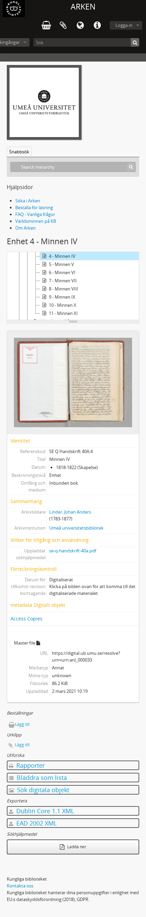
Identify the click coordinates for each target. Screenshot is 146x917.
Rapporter (30, 765)
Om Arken (25, 228)
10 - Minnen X (62, 305)
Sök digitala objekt (42, 790)
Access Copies (26, 618)
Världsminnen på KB (35, 221)
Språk (80, 25)
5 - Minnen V (61, 264)
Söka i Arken (27, 201)
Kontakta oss (20, 886)
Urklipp (63, 25)
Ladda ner (76, 847)
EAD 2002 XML (36, 823)
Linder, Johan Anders (70, 512)
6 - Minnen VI (62, 272)
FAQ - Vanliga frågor (35, 214)
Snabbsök (19, 152)
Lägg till (22, 724)
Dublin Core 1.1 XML (44, 811)
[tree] (73, 286)
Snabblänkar (97, 25)
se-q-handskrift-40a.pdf (72, 551)
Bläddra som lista (41, 777)
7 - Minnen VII (63, 281)
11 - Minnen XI (63, 313)
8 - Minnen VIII (63, 289)
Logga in (123, 25)
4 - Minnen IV (62, 256)
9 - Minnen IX (62, 297)
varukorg (46, 25)
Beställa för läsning (34, 207)
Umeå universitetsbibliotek (76, 528)
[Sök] (135, 42)
